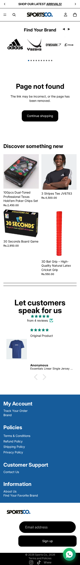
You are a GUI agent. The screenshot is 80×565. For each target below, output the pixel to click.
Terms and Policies (40, 558)
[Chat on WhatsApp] (69, 554)
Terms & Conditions (16, 436)
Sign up (47, 541)
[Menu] (5, 15)
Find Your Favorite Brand (20, 495)
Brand (7, 415)
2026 (52, 554)
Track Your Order (15, 411)
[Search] (14, 14)
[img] (40, 316)
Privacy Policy (13, 452)
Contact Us (11, 471)
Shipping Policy (14, 446)
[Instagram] (31, 562)
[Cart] (75, 14)
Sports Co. (41, 554)
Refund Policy (13, 441)
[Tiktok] (38, 562)
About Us (9, 491)
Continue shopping (40, 116)
